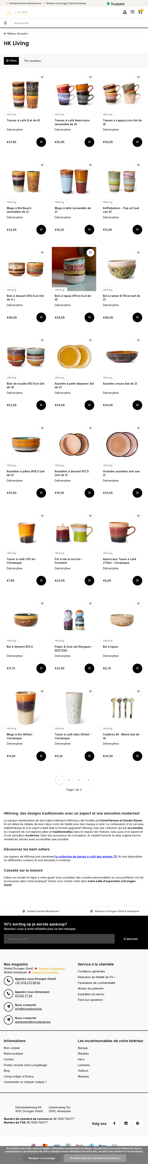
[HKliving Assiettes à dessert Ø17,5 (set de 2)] (74, 444)
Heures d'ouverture (52, 968)
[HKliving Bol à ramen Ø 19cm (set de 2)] (122, 269)
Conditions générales (91, 971)
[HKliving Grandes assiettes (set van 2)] (122, 444)
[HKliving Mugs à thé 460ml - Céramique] (26, 708)
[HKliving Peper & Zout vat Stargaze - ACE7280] (74, 620)
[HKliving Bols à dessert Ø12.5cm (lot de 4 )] (26, 269)
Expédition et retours (91, 994)
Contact (9, 1059)
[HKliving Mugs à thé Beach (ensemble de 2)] (26, 181)
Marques (83, 1076)
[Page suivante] (88, 780)
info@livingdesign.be (28, 1008)
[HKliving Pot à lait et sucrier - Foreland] (74, 532)
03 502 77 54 (23, 995)
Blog (7, 1070)
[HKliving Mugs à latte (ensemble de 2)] (74, 181)
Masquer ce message (42, 1158)
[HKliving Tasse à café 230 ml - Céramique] (26, 532)
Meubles (83, 1053)
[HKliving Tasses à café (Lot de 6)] (26, 94)
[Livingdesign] (15, 12)
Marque (83, 1048)
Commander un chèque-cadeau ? (25, 1082)
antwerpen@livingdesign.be (33, 1021)
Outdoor (83, 1070)
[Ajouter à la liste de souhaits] (42, 77)
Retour (12, 33)
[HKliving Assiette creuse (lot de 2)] (122, 357)
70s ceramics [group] (32, 60)
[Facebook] (114, 1123)
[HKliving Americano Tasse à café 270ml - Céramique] (122, 532)
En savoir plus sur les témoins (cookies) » (95, 1158)
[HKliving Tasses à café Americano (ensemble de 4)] (74, 94)
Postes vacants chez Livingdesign (25, 1065)
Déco (81, 1059)
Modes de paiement (90, 988)
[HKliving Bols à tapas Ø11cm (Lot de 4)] (74, 269)
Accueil (21, 33)
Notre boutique (13, 1053)
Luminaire (84, 1065)
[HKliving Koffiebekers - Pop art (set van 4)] (122, 181)
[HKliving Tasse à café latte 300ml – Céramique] (74, 708)
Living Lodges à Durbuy (19, 1076)
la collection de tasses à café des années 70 (86, 856)
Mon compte (12, 1048)
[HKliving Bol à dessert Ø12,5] (26, 620)
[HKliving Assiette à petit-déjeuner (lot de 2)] (74, 357)
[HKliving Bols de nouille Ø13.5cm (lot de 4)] (26, 357)
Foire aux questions (90, 999)
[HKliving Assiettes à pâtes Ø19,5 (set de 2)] (26, 444)
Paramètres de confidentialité (96, 982)
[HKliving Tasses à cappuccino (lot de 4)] (122, 94)
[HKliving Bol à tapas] (122, 620)
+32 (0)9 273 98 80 (27, 982)
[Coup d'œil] (41, 142)
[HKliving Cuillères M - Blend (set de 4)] (122, 708)
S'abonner (131, 938)
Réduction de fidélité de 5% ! (96, 977)
